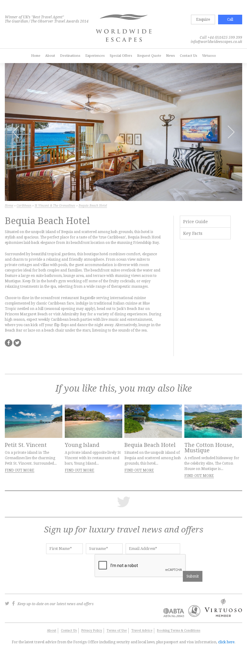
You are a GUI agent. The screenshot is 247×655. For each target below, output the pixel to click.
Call (230, 19)
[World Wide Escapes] (124, 28)
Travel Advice (141, 630)
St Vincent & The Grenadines (55, 205)
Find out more (19, 470)
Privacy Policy (91, 630)
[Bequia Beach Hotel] (153, 421)
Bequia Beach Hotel (150, 445)
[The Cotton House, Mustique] (213, 421)
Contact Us (188, 56)
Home (35, 56)
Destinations (70, 56)
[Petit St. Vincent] (33, 421)
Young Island (82, 445)
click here (226, 642)
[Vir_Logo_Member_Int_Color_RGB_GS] (222, 615)
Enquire (203, 19)
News (170, 56)
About (50, 56)
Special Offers (121, 56)
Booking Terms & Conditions (178, 630)
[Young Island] (93, 421)
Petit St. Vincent (26, 445)
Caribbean (24, 205)
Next (231, 132)
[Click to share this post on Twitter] (17, 343)
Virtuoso (209, 56)
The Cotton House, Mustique (209, 447)
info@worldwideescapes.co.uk (216, 42)
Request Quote (149, 56)
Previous (15, 132)
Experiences (95, 56)
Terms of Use (117, 630)
